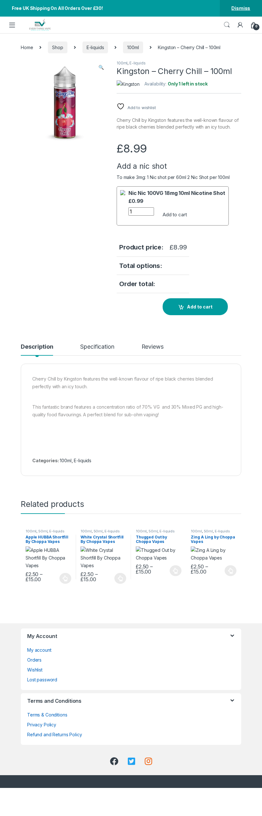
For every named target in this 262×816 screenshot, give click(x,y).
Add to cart (175, 214)
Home (27, 47)
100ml (133, 47)
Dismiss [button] (240, 8)
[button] (101, 67)
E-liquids (95, 47)
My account (39, 650)
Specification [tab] (97, 347)
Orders (34, 660)
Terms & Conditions (47, 714)
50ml (42, 531)
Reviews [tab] (153, 347)
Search (226, 24)
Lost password (42, 679)
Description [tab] (37, 347)
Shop (57, 47)
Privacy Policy (41, 724)
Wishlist (34, 669)
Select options (63, 578)
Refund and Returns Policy (54, 734)
